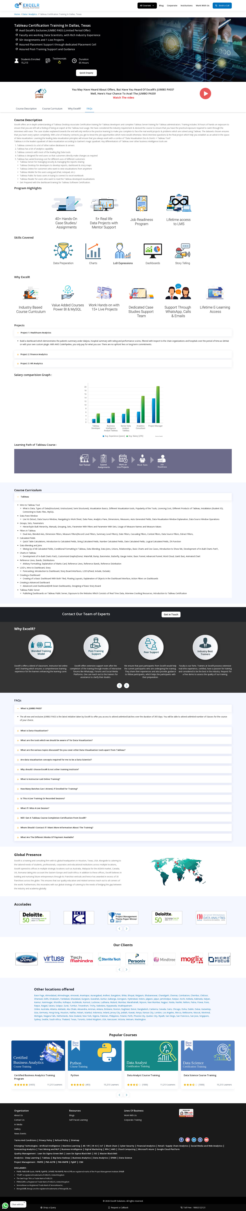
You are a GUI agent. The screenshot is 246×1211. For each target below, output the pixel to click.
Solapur (59, 1005)
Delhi (46, 998)
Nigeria (96, 1016)
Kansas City (148, 1012)
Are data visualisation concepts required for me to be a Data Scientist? (56, 759)
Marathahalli (132, 1002)
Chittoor (204, 995)
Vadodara (100, 1005)
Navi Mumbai (153, 1002)
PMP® (40, 1162)
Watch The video (123, 97)
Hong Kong (54, 1012)
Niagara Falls (50, 1016)
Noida (171, 1002)
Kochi (182, 998)
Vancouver (112, 1019)
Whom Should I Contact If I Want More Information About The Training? (56, 827)
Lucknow (95, 1002)
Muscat (196, 1012)
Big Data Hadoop (61, 1157)
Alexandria (82, 1009)
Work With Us (202, 5)
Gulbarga (112, 998)
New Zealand (75, 1016)
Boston (116, 1009)
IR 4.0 (95, 1145)
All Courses (145, 5)
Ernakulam (54, 998)
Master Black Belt (108, 1153)
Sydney (37, 1019)
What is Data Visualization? (34, 730)
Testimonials (59, 58)
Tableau (25, 496)
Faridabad (64, 998)
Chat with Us (17, 1204)
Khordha (58, 1002)
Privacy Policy (45, 1140)
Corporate (172, 5)
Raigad (44, 1005)
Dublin (191, 1009)
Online (37, 1009)
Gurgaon (85, 998)
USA (104, 1019)
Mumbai (122, 1002)
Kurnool (86, 1002)
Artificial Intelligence (49, 1145)
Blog (161, 5)
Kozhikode (77, 1002)
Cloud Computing (127, 1149)
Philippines (114, 1016)
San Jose (194, 1016)
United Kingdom (93, 1019)
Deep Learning (32, 1157)
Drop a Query (49, 1207)
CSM (81, 1162)
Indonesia (97, 1012)
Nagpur (164, 1002)
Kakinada (198, 998)
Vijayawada (111, 1005)
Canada (162, 1009)
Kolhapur (67, 1002)
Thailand (66, 1019)
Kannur (37, 1002)
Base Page (39, 995)
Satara (52, 1005)
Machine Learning (71, 1145)
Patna (193, 1002)
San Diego (170, 1016)
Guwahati (95, 998)
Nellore (186, 1002)
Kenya (139, 1012)
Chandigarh (164, 995)
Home (17, 14)
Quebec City (151, 1016)
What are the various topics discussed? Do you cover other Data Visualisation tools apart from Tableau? (72, 750)
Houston (64, 1012)
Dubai (197, 1009)
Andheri (106, 995)
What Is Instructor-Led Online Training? (40, 779)
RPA (107, 1149)
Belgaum (139, 995)
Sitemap (75, 1140)
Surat (66, 1005)
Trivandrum (83, 1005)
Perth (130, 1016)
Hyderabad (133, 998)
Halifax (72, 1012)
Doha (184, 1009)
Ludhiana (105, 1002)
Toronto (81, 1019)
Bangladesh (142, 1009)
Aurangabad (96, 995)
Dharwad (38, 998)
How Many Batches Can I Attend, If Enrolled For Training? (49, 788)
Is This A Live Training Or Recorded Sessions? (42, 798)
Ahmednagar (63, 995)
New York (86, 1016)
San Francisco (182, 1016)
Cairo (169, 1009)
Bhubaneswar (151, 995)
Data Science (125, 1157)
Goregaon (121, 998)
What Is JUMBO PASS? (31, 708)
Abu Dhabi (71, 1009)
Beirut (133, 1009)
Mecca (178, 1012)
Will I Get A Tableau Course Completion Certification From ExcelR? (53, 817)
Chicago (176, 1009)
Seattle (45, 1019)
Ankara (100, 1009)
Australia (45, 1009)
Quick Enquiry (86, 72)
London (158, 1012)
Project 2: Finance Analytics (34, 354)
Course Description (26, 108)
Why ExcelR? (74, 108)
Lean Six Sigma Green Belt (50, 1153)
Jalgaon (149, 998)
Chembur (195, 995)
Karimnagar (47, 1002)
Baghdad (125, 1009)
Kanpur (175, 998)
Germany (43, 1012)
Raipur (37, 1005)
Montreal (205, 1012)
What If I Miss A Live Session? (34, 808)
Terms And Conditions (25, 1140)
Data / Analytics (29, 14)
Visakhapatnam (125, 1005)
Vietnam (130, 1019)
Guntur (103, 998)
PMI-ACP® (50, 1162)
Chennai (174, 995)
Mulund (113, 1002)
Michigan (38, 1016)
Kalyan (207, 998)
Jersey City (115, 1012)
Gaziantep (206, 1009)
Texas (73, 1019)
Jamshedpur (165, 998)
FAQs (89, 108)
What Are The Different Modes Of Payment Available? (47, 837)
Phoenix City (139, 1016)
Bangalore (115, 995)
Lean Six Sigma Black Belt (78, 1153)
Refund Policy (61, 1140)
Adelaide (62, 1009)
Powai (200, 1002)
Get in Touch (171, 614)
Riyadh (161, 1016)
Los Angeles (168, 1012)
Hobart (80, 1012)
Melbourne (187, 1012)
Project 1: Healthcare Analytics (36, 332)
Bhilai (124, 995)
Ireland (106, 1012)
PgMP (73, 1162)
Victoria (121, 1019)
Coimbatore (184, 995)
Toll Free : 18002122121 (194, 1207)
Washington (140, 1019)
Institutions (186, 5)
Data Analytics (100, 1157)
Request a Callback (119, 1207)
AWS (113, 1149)
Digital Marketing (93, 1149)
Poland (123, 1016)
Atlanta (53, 1009)
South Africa (55, 1019)
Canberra (153, 1009)
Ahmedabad (50, 995)
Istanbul (88, 1012)
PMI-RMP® (63, 1162)
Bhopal (131, 995)
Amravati (74, 995)
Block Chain (111, 1145)
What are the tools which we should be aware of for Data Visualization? (56, 740)
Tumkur (73, 1005)
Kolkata (189, 998)
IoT (101, 1145)
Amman (91, 1009)
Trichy (92, 1005)
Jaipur (156, 998)
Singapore (204, 1016)
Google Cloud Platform (168, 1149)
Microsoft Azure (146, 1149)
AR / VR (86, 1145)
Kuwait (131, 1012)
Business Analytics (81, 1157)
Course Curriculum (52, 108)
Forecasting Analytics (25, 1149)
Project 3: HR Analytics (31, 363)
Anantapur (84, 995)
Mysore (142, 1002)
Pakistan (104, 1016)
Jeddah (124, 1012)
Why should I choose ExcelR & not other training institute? (49, 769)
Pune (206, 1002)
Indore (142, 998)
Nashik (179, 1002)
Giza (36, 1012)
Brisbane (108, 1009)
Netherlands (62, 1016)
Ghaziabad (75, 998)
